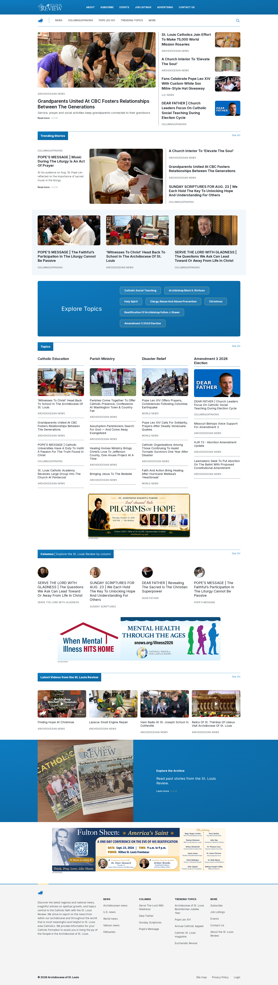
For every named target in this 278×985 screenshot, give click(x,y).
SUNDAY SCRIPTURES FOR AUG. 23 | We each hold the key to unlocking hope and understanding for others (203, 191)
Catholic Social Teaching (140, 290)
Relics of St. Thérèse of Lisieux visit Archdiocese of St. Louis (213, 723)
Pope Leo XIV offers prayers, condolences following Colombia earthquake (164, 404)
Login (237, 977)
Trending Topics (132, 20)
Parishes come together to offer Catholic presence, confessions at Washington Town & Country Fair (113, 406)
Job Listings (143, 7)
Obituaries (109, 931)
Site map (201, 977)
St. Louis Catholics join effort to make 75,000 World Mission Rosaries (186, 39)
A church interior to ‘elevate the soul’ (201, 151)
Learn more (162, 791)
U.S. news (168, 94)
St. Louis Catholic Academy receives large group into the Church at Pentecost (59, 474)
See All (236, 135)
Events (124, 7)
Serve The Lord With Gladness (58, 602)
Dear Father (150, 598)
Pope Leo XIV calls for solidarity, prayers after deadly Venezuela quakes (165, 426)
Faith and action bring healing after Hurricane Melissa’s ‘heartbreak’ (162, 474)
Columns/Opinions (80, 20)
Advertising (165, 7)
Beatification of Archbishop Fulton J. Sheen (152, 312)
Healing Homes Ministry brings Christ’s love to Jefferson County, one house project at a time (112, 453)
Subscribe (107, 7)
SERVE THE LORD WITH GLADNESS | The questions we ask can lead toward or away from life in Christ (206, 256)
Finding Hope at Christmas (56, 722)
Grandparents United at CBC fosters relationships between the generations (93, 104)
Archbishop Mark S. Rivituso (187, 290)
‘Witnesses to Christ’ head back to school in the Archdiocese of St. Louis (135, 256)
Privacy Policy (220, 977)
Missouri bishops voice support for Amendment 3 (216, 425)
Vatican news (111, 925)
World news (150, 413)
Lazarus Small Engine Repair (108, 722)
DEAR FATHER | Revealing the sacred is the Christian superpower (165, 587)
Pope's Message (204, 602)
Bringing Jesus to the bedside (111, 474)
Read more (44, 118)
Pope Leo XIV (107, 20)
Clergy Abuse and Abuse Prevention (173, 301)
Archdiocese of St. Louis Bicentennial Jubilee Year (189, 909)
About (90, 7)
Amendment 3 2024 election (142, 323)
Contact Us (187, 7)
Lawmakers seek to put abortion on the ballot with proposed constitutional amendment (217, 464)
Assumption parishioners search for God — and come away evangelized (112, 429)
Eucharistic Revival (186, 943)
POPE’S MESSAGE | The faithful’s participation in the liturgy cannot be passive (67, 256)
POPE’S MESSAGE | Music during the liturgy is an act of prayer (61, 161)
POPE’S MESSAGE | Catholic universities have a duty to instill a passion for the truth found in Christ (61, 450)
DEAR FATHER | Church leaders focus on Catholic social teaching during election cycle (216, 405)
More (152, 20)
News (58, 20)
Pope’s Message (149, 928)
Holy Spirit (131, 301)
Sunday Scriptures (103, 606)
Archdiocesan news (51, 93)
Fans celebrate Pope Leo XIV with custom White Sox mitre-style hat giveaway (186, 83)
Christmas (215, 301)
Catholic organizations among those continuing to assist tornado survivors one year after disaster (165, 450)
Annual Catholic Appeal (189, 926)
